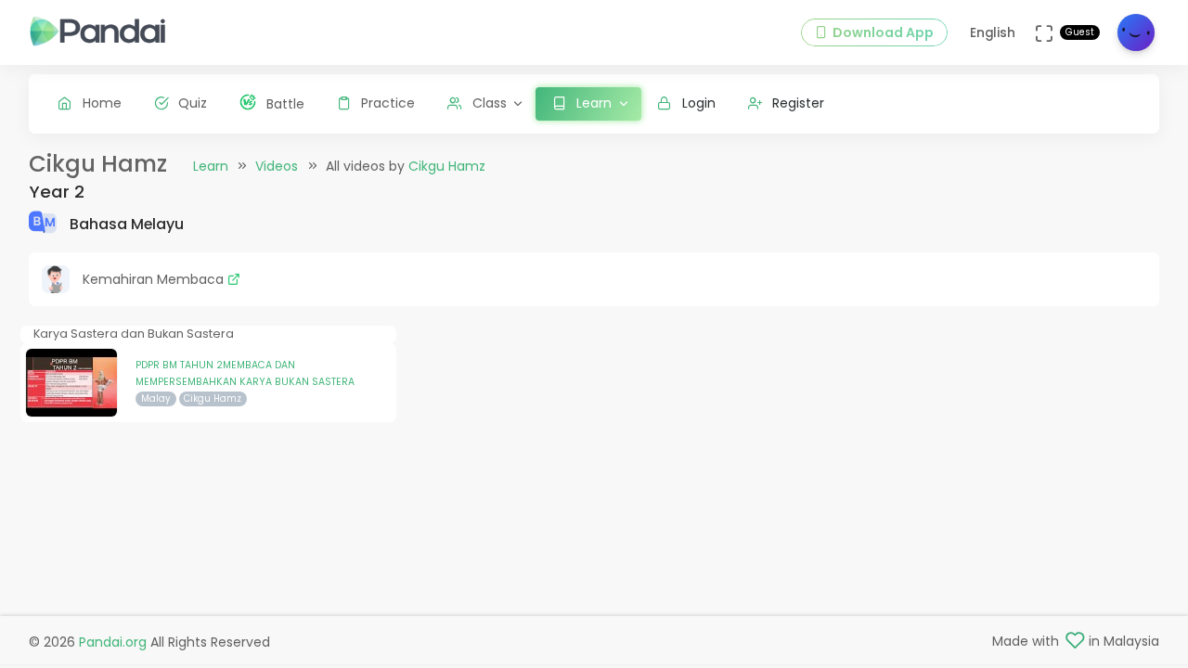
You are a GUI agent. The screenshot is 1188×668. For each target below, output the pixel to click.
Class (489, 103)
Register (798, 103)
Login (699, 103)
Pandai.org (113, 642)
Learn (210, 166)
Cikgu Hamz (446, 166)
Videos (276, 166)
